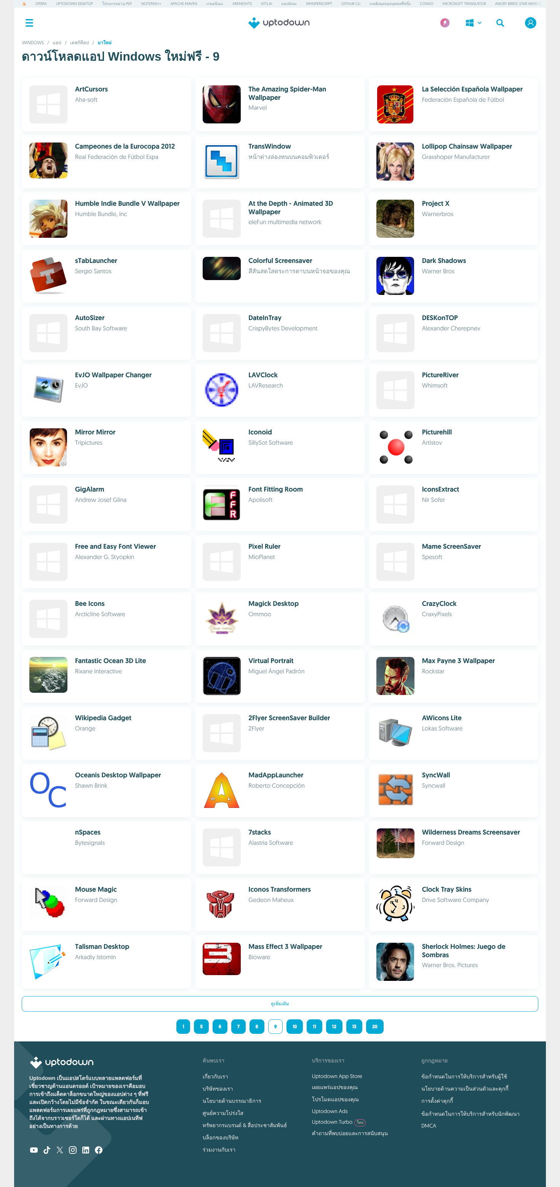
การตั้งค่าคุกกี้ (437, 1100)
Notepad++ (151, 3)
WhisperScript (319, 3)
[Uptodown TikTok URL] (46, 1150)
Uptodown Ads (330, 1111)
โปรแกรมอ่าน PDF (117, 3)
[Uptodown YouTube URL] (33, 1150)
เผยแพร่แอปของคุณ (335, 1087)
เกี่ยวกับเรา (215, 1076)
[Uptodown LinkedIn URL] (85, 1150)
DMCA (428, 1125)
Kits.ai (266, 3)
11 (314, 1027)
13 (354, 1027)
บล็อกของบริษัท (220, 1137)
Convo (426, 3)
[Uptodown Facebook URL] (98, 1150)
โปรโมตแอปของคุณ (335, 1099)
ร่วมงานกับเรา (219, 1149)
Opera (41, 3)
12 (334, 1027)
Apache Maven (184, 3)
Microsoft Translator (464, 3)
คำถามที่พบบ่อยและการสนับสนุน (350, 1133)
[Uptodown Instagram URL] (72, 1150)
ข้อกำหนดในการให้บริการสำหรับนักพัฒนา (470, 1113)
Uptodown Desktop (74, 3)
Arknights (242, 3)
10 (295, 1027)
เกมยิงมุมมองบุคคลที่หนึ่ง (390, 3)
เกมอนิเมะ (214, 3)
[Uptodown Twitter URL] (59, 1150)
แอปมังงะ (289, 3)
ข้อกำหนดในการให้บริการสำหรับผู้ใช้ (464, 1076)
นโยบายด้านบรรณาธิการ (232, 1100)
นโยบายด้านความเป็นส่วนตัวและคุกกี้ (465, 1088)
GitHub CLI (350, 3)
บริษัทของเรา (218, 1088)
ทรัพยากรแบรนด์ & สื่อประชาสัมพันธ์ (245, 1125)
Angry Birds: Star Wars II (518, 3)
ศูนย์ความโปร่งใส (223, 1113)
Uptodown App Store (337, 1076)
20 (374, 1027)
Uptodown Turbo (337, 1121)
